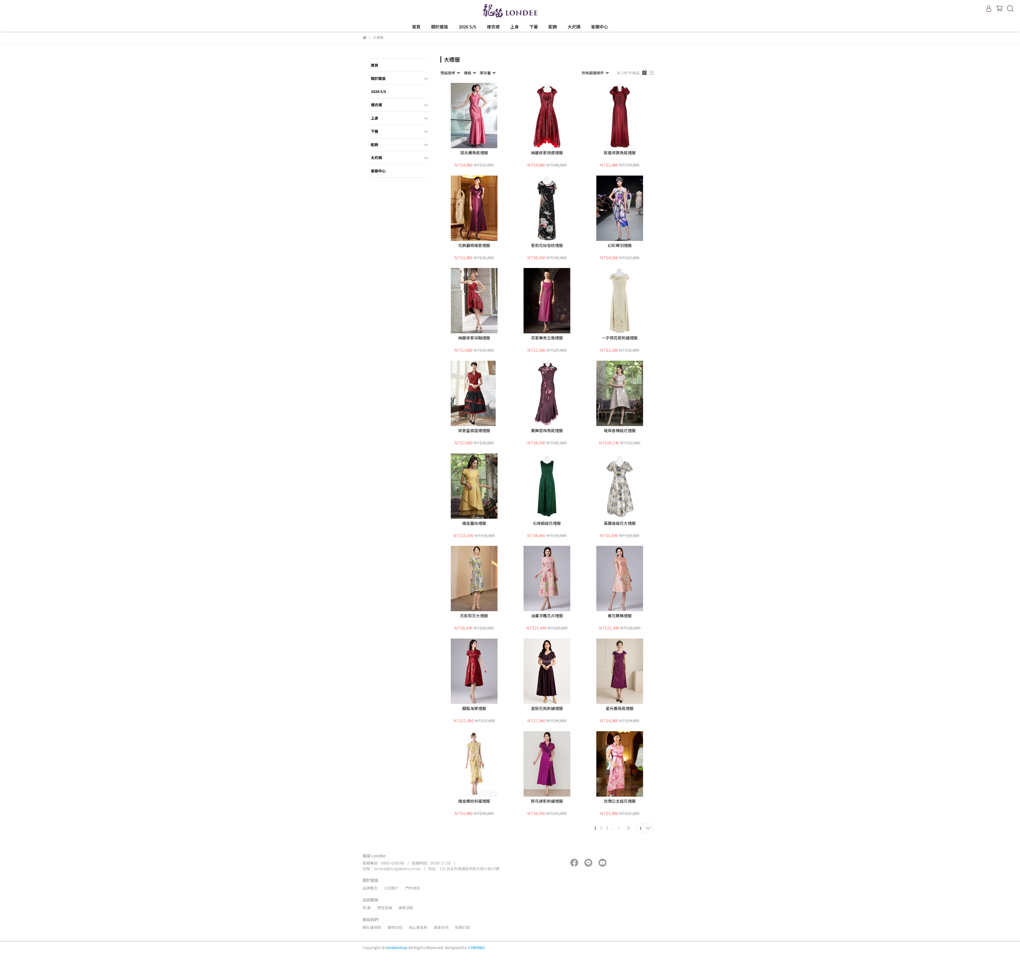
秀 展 (367, 907)
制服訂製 (462, 927)
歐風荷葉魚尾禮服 (620, 152)
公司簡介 (391, 888)
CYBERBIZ (476, 947)
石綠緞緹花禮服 (547, 523)
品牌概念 (370, 888)
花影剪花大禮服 (474, 615)
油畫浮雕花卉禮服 (547, 615)
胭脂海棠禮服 (474, 708)
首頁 (416, 26)
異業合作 (441, 927)
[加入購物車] (482, 115)
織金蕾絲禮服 (474, 523)
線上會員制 (418, 927)
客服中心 (599, 26)
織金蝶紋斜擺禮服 (474, 801)
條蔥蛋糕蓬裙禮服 (474, 430)
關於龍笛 (439, 26)
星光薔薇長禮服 (620, 708)
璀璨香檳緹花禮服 (620, 430)
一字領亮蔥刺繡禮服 (620, 338)
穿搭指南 (384, 907)
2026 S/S (467, 26)
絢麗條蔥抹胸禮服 (474, 338)
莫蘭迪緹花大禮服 (620, 523)
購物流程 (395, 927)
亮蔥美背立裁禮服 (547, 338)
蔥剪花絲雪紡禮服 (547, 245)
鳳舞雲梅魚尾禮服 (547, 430)
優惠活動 (405, 907)
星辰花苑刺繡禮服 (547, 708)
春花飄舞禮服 (620, 615)
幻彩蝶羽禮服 (620, 245)
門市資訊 (412, 888)
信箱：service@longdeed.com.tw (391, 868)
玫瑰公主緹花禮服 (620, 801)
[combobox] (450, 73)
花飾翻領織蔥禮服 (474, 245)
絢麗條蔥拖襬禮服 (547, 152)
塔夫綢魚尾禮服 (474, 152)
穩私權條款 (372, 927)
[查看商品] (467, 115)
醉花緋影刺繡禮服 (547, 801)
